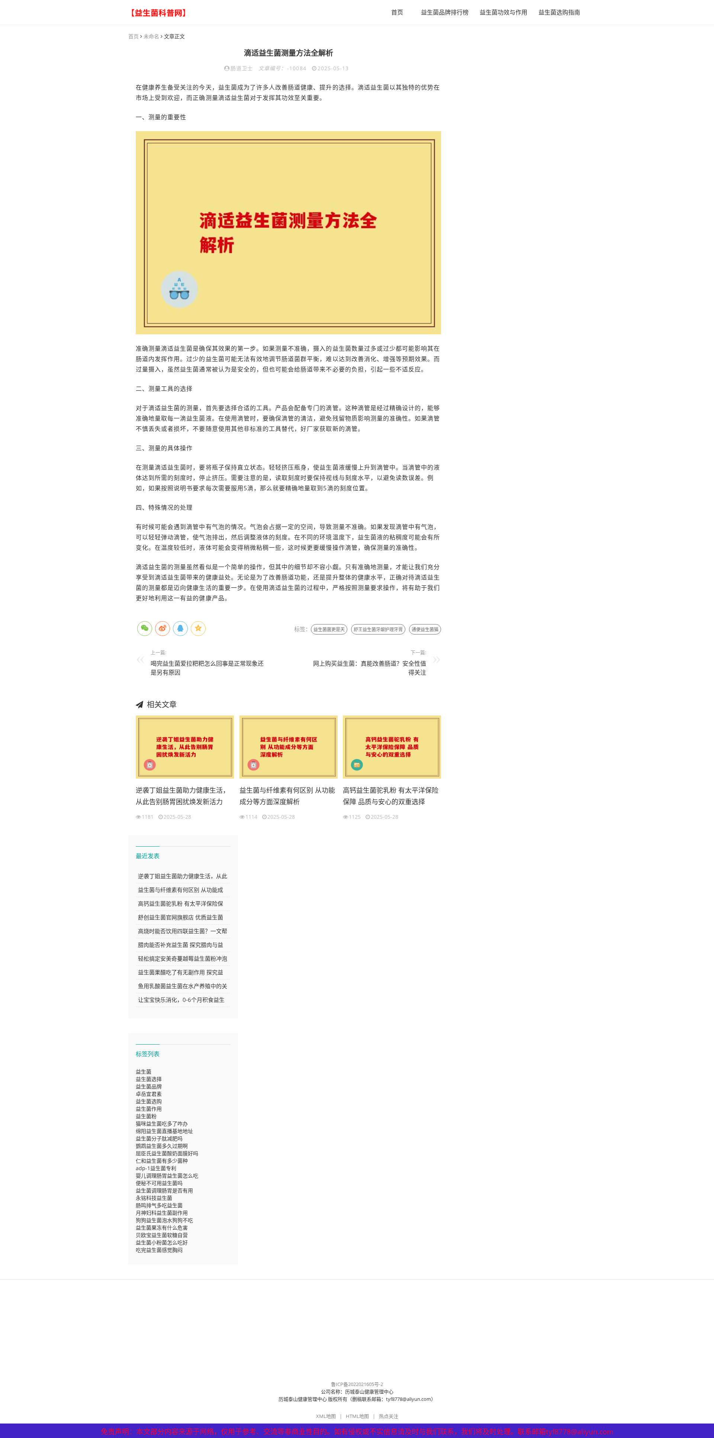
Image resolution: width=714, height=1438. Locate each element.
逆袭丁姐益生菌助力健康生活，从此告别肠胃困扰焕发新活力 (182, 796)
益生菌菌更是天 (329, 629)
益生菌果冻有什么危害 (162, 1227)
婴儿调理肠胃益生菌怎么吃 (167, 1175)
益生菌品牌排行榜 (445, 12)
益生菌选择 (149, 1078)
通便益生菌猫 (425, 629)
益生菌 (143, 1071)
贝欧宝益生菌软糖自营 (162, 1235)
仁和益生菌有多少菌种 (162, 1160)
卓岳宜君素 (149, 1093)
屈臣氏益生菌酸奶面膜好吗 (167, 1153)
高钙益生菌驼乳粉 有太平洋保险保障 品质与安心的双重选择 (390, 796)
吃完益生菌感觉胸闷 (159, 1249)
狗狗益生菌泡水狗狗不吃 (164, 1220)
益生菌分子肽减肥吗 (159, 1138)
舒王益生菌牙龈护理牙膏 (378, 629)
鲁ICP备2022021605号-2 (357, 1384)
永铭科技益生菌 (154, 1197)
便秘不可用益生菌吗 (159, 1183)
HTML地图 (357, 1416)
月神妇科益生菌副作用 (162, 1212)
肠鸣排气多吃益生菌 (159, 1205)
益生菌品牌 (149, 1086)
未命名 (151, 36)
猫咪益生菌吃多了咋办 (162, 1123)
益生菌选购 (149, 1101)
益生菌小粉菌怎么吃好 (162, 1242)
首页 (397, 12)
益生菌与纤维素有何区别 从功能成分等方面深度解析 (287, 796)
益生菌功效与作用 (503, 12)
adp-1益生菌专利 (156, 1168)
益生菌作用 (149, 1108)
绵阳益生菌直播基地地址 (164, 1131)
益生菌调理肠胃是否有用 (164, 1190)
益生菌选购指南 (559, 12)
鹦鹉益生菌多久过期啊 (162, 1145)
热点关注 (388, 1416)
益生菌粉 (146, 1116)
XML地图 (326, 1416)
